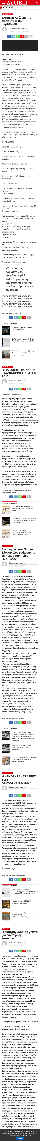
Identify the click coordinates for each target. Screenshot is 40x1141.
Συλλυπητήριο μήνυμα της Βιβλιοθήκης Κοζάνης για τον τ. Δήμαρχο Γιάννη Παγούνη (22, 532)
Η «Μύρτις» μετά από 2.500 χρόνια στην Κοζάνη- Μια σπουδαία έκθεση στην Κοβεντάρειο (24, 520)
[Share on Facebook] (9, 36)
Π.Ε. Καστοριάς (19, 718)
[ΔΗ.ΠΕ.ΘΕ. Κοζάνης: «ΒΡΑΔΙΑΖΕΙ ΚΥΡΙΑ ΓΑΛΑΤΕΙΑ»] (6, 330)
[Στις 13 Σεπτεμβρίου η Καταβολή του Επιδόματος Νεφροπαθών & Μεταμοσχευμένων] (6, 760)
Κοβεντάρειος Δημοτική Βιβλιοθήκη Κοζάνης (16, 491)
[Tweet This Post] (13, 36)
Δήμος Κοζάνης (19, 875)
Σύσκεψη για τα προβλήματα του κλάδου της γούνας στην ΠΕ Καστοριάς (23, 747)
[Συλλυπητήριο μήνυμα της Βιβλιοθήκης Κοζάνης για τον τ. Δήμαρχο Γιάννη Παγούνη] (6, 533)
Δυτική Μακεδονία (18, 28)
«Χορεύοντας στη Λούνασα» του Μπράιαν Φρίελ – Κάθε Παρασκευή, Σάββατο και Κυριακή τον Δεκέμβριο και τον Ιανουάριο (19, 279)
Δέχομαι (20, 1138)
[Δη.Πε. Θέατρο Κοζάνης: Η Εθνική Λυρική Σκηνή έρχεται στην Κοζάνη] (6, 342)
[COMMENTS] (31, 36)
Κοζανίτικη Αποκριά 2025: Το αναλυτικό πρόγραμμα (21, 902)
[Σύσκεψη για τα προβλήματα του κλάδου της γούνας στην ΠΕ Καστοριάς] (6, 748)
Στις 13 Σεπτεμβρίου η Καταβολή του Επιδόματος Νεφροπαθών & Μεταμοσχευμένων (24, 759)
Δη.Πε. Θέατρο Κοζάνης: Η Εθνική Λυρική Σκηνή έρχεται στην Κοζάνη (23, 340)
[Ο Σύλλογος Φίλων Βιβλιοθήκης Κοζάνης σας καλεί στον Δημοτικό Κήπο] (6, 510)
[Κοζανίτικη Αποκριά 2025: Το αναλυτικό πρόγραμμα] (6, 904)
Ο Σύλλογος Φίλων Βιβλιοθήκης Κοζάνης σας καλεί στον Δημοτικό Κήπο (23, 508)
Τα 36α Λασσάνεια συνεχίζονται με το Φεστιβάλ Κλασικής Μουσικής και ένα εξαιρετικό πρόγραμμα (24, 353)
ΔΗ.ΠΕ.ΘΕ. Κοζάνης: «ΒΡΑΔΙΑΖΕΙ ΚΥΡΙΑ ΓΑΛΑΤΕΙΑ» (23, 328)
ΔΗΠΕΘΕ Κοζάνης (15, 313)
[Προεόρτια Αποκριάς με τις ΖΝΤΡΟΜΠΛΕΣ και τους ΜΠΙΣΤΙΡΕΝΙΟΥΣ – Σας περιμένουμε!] (6, 916)
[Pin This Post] (22, 36)
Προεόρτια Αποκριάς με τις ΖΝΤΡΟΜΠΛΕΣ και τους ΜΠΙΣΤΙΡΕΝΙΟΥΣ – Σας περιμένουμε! (24, 915)
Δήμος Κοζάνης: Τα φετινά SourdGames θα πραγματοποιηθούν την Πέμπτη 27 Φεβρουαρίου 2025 (25, 891)
